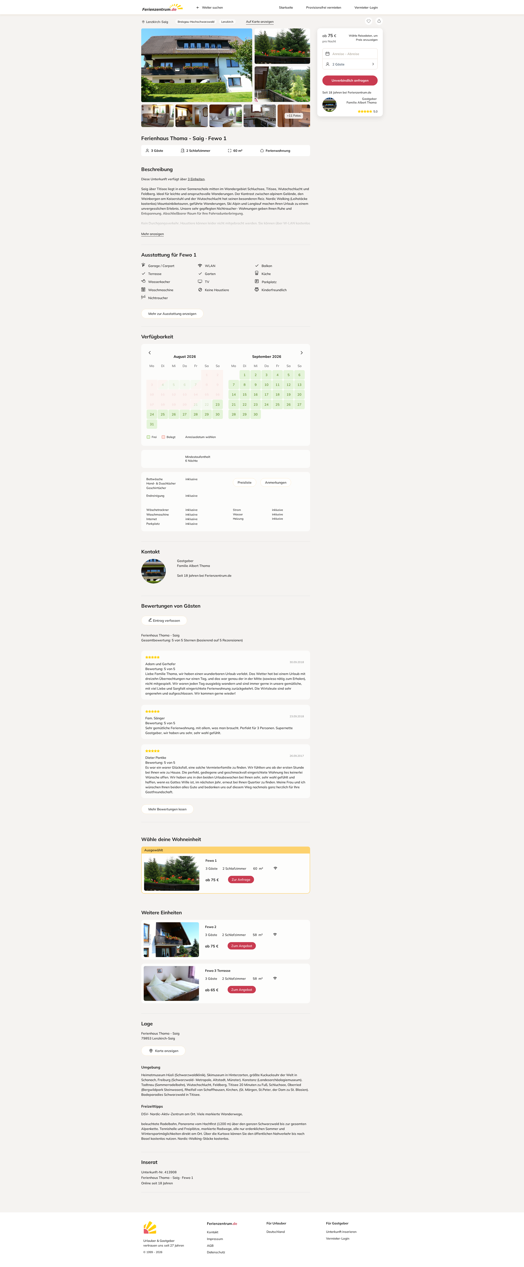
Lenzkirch (227, 21)
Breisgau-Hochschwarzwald (196, 21)
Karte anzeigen (166, 1051)
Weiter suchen (212, 7)
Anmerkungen (275, 482)
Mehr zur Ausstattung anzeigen (172, 314)
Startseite (286, 7)
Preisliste (245, 482)
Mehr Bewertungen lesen (167, 809)
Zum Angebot (241, 946)
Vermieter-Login (366, 7)
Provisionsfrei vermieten (323, 7)
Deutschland (276, 1232)
